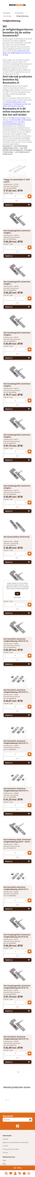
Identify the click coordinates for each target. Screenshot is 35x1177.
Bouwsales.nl (7, 146)
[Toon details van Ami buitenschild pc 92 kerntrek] (17, 526)
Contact (5, 1146)
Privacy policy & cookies (11, 1149)
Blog (4, 1164)
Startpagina (7, 13)
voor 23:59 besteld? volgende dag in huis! (15, 147)
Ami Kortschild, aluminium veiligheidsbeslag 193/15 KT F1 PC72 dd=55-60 (16, 692)
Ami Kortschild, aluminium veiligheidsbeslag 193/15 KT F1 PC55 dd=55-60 (16, 743)
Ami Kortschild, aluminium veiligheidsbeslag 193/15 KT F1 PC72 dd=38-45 (16, 790)
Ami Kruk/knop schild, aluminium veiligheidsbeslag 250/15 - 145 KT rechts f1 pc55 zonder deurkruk (17, 841)
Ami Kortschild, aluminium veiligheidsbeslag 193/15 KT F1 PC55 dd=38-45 (16, 889)
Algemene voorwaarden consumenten (16, 1142)
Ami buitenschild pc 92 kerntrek (17, 537)
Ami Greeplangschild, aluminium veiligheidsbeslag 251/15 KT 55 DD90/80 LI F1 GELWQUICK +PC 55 (17, 937)
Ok (17, 593)
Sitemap (5, 1139)
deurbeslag (15, 64)
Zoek (4, 1160)
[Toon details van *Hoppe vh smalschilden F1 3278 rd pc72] (17, 168)
